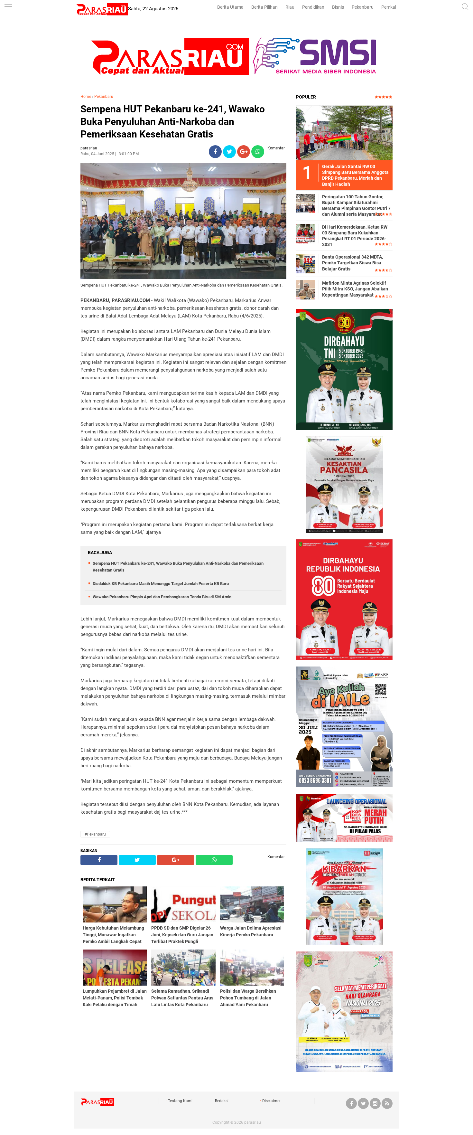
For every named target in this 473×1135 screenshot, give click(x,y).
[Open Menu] (8, 7)
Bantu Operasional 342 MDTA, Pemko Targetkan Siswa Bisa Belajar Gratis (352, 262)
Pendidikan (313, 7)
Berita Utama (230, 7)
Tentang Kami (180, 1101)
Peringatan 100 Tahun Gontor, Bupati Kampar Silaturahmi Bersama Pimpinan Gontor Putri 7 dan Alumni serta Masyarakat (356, 205)
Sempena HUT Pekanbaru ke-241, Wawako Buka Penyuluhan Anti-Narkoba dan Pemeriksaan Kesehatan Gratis (172, 121)
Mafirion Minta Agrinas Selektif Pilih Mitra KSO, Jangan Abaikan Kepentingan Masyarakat (355, 288)
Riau (289, 7)
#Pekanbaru (95, 834)
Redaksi (221, 1101)
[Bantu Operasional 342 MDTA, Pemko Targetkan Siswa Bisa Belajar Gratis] (305, 263)
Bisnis (338, 7)
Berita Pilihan (264, 7)
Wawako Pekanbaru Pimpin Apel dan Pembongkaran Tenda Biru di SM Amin (162, 596)
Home (85, 96)
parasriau (252, 1122)
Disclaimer (271, 1101)
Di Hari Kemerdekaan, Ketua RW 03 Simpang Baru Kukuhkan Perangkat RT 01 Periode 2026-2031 (354, 235)
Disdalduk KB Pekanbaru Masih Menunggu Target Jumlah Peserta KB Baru (161, 583)
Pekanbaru (363, 7)
